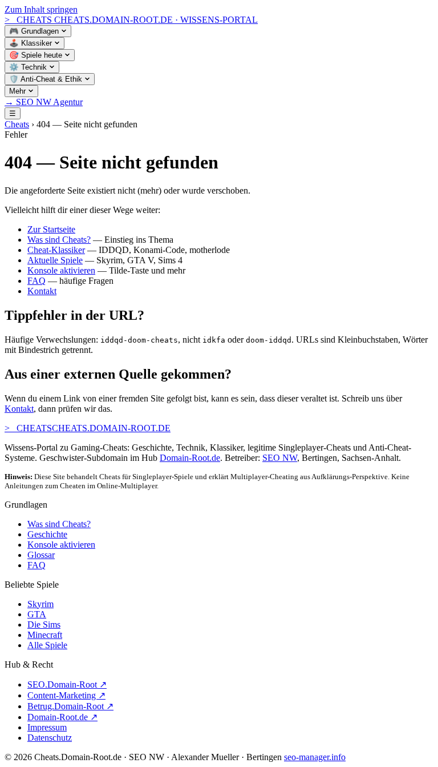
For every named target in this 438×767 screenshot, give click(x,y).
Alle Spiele (47, 645)
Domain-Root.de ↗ (62, 717)
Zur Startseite (51, 229)
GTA (36, 614)
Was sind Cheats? (59, 239)
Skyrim (40, 604)
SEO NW (279, 458)
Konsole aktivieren (61, 270)
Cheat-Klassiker (56, 250)
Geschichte (47, 534)
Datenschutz (49, 737)
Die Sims (43, 624)
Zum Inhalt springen (41, 9)
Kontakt (41, 291)
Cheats (17, 124)
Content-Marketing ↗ (66, 695)
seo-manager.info (315, 757)
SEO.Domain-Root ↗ (67, 684)
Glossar (41, 555)
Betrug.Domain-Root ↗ (70, 706)
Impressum (47, 727)
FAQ (36, 281)
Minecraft (44, 635)
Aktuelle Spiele (55, 260)
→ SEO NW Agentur (44, 102)
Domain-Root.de (190, 458)
